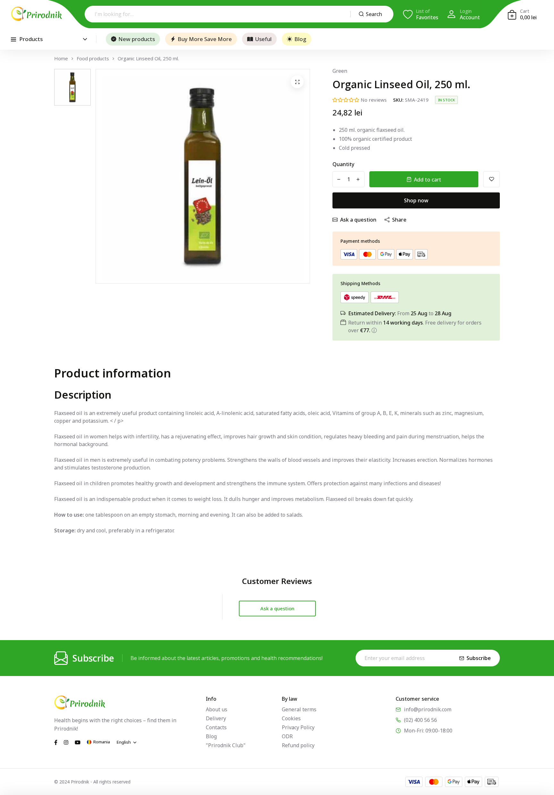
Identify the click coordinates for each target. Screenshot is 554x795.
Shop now (416, 200)
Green (339, 70)
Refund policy (298, 745)
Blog (300, 39)
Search (374, 14)
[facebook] (55, 741)
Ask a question (358, 219)
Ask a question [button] (277, 608)
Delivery (216, 718)
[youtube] (77, 741)
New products (136, 39)
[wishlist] (491, 179)
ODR (287, 736)
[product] (297, 81)
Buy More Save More (205, 39)
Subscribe (478, 658)
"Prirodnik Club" (226, 745)
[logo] (36, 14)
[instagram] (66, 741)
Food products (93, 58)
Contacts (216, 727)
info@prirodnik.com (427, 709)
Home (61, 58)
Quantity (343, 164)
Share (399, 219)
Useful (263, 39)
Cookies (291, 718)
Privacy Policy (298, 727)
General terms (299, 709)
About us (216, 709)
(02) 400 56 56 (420, 719)
